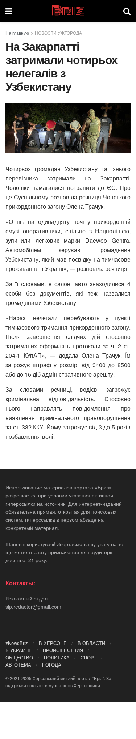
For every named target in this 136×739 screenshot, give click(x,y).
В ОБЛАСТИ (91, 643)
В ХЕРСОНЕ (53, 643)
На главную (17, 33)
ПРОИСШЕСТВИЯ (63, 650)
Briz (67, 11)
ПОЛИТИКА (57, 657)
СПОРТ (88, 657)
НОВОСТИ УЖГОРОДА (58, 33)
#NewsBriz (16, 643)
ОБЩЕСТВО (19, 657)
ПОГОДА (51, 664)
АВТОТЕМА (18, 664)
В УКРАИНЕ (18, 650)
